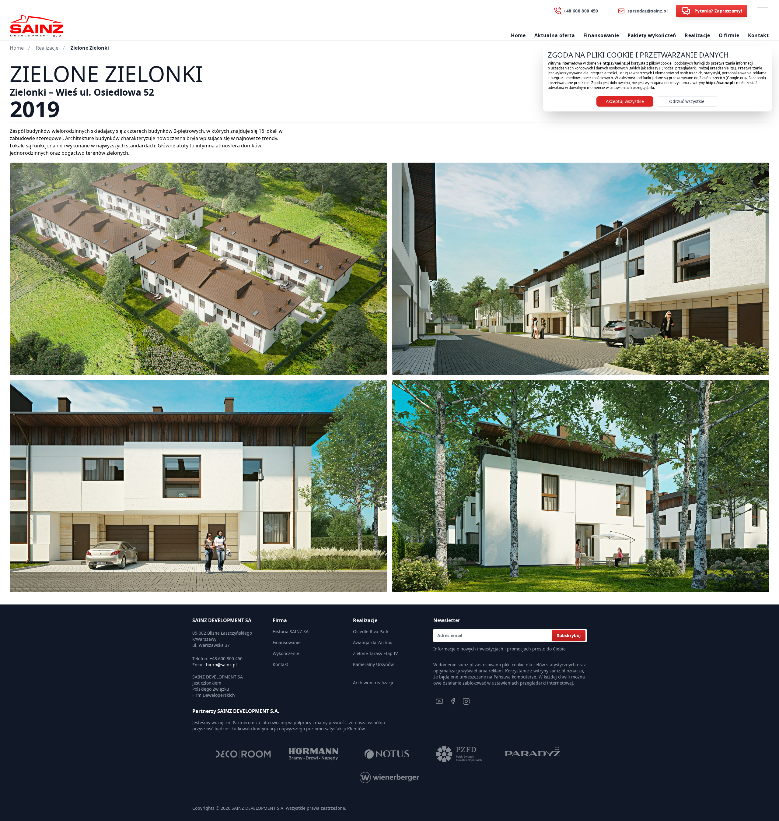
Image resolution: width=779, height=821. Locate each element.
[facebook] (453, 701)
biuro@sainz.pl (221, 665)
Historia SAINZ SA (291, 631)
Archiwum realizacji (373, 682)
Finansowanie (601, 35)
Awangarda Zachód (373, 642)
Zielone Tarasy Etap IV (375, 653)
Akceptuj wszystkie (625, 101)
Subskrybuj (569, 635)
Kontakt (758, 35)
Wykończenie (286, 653)
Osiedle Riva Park (370, 631)
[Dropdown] (764, 11)
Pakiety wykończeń (651, 35)
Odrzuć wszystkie (686, 101)
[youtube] (439, 701)
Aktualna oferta (554, 35)
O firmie (729, 35)
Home (518, 35)
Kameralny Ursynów (373, 664)
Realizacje (697, 35)
